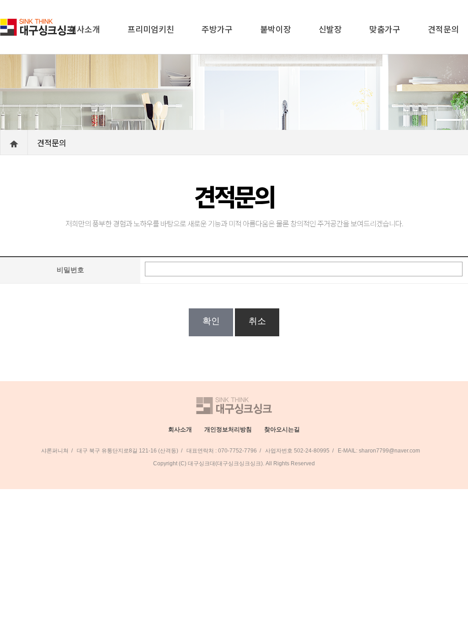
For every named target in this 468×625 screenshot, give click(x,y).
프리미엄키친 (151, 29)
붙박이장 (275, 29)
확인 (210, 321)
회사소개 (84, 29)
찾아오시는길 (282, 429)
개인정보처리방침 (228, 429)
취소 (257, 321)
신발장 (330, 29)
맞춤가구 (384, 29)
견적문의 (443, 29)
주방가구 (217, 29)
